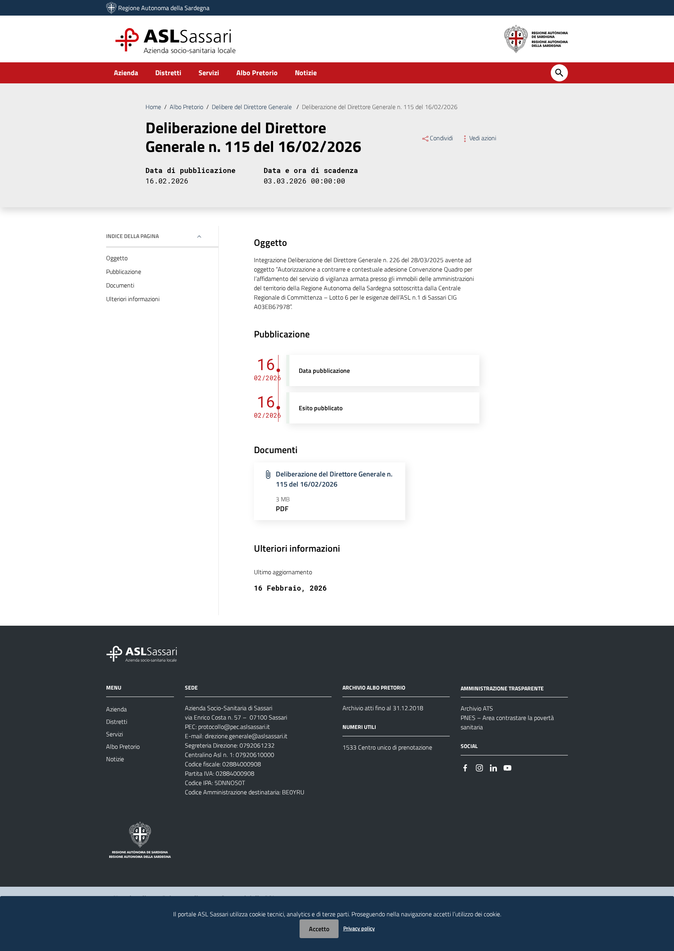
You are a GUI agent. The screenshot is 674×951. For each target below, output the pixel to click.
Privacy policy (359, 928)
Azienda (126, 72)
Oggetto (117, 258)
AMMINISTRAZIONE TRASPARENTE (502, 688)
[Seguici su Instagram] (479, 767)
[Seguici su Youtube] (507, 767)
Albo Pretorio (257, 72)
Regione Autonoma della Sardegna (163, 7)
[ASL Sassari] (111, 7)
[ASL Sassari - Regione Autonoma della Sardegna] (146, 653)
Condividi (441, 138)
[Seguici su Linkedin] (493, 767)
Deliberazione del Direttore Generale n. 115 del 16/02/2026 (334, 479)
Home (153, 106)
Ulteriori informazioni (133, 298)
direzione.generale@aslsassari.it (246, 736)
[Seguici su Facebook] (465, 767)
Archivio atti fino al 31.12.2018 (382, 708)
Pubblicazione (123, 271)
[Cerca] (559, 72)
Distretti (168, 72)
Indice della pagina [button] (132, 236)
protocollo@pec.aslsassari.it (234, 726)
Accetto (319, 928)
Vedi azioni (482, 138)
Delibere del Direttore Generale (252, 106)
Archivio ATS (477, 708)
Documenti (120, 285)
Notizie (306, 72)
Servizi (209, 72)
